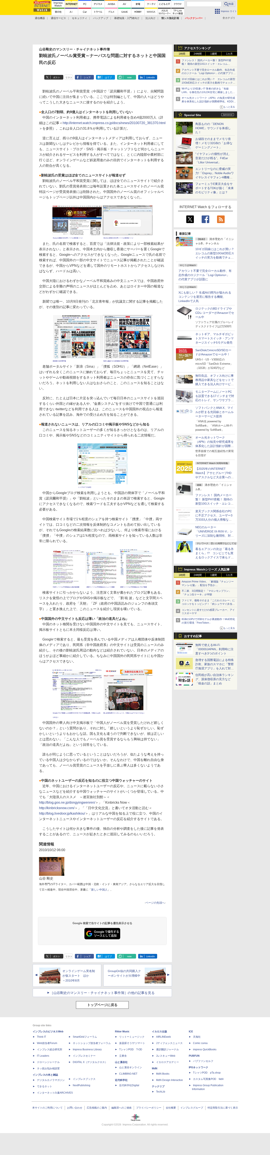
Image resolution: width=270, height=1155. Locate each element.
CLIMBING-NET (128, 1073)
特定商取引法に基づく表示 (223, 1107)
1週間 (213, 53)
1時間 (182, 53)
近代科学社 (121, 1080)
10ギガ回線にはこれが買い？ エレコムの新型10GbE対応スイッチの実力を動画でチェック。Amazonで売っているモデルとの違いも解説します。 (216, 257)
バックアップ (100, 18)
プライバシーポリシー (148, 1107)
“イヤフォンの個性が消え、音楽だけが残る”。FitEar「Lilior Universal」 (213, 158)
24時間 (198, 53)
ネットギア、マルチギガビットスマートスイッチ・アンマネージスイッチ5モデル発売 (214, 338)
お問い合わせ (74, 1107)
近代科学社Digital (129, 1085)
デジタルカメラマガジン (51, 1080)
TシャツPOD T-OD (130, 1049)
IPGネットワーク (198, 1067)
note (129, 77)
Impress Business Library (87, 1049)
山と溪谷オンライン (130, 1067)
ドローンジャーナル (48, 1062)
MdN (154, 1068)
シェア (87, 77)
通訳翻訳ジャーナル (167, 1049)
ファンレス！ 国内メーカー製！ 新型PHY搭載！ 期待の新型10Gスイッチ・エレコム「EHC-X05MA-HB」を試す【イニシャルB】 (207, 64)
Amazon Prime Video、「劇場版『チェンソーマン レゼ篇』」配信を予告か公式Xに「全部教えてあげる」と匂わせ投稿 (208, 585)
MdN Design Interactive (169, 1080)
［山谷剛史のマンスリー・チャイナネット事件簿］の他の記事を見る (102, 993)
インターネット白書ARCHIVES (55, 1092)
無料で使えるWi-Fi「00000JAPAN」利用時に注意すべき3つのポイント (214, 649)
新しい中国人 (99, 889)
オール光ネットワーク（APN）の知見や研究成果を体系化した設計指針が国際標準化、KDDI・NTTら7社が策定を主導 (214, 446)
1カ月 (229, 53)
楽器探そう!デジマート (132, 1043)
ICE (191, 1031)
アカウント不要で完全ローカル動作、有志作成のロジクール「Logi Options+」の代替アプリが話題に (205, 275)
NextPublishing (81, 1085)
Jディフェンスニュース (169, 1043)
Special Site (192, 115)
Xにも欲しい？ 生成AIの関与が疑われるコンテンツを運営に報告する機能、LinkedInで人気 (204, 297)
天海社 (197, 1036)
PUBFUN (194, 1055)
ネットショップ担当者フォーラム (92, 1043)
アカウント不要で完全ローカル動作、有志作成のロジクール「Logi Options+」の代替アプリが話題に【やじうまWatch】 (209, 73)
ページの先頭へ (155, 902)
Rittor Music (122, 1031)
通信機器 (40, 18)
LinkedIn (150, 77)
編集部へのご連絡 (121, 1107)
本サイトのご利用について (47, 1107)
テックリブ (158, 1086)
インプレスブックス (84, 1079)
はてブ (108, 77)
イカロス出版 (159, 1031)
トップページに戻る (102, 1005)
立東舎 (123, 1055)
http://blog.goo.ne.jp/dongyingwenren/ (67, 802)
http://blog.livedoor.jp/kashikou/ (62, 813)
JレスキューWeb (165, 1055)
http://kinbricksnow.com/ (56, 808)
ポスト (56, 77)
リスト (68, 77)
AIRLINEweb (163, 1036)
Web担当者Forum (47, 1043)
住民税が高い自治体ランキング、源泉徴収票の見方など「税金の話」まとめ (214, 679)
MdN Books (162, 1073)
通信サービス (58, 18)
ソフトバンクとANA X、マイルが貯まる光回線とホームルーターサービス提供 (214, 412)
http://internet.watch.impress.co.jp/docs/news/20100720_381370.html (114, 123)
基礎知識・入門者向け (126, 18)
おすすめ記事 (193, 636)
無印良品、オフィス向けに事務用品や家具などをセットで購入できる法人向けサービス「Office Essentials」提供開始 (214, 384)
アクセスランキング (197, 48)
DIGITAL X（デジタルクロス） (90, 1062)
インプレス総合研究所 (49, 1049)
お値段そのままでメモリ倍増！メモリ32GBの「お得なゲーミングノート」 (213, 143)
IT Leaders (43, 1055)
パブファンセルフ (203, 1061)
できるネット (44, 1086)
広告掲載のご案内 (97, 1107)
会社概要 (171, 1107)
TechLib (160, 1091)
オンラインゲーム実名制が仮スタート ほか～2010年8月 (78, 975)
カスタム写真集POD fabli (208, 1079)
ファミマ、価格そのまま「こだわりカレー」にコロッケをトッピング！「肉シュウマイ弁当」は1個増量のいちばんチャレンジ (208, 604)
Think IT (41, 1036)
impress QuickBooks (204, 1049)
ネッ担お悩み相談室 (48, 1068)
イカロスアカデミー (167, 1062)
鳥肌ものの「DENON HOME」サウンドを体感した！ (213, 128)
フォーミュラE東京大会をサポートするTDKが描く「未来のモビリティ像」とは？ (214, 188)
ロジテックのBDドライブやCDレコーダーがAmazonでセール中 (214, 313)
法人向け (150, 18)
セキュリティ (79, 18)
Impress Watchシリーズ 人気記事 (207, 569)
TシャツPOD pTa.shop (207, 1072)
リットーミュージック (131, 1036)
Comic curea (200, 1043)
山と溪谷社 (121, 1062)
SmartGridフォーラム (85, 1036)
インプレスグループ (191, 1107)
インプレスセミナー (84, 1055)
